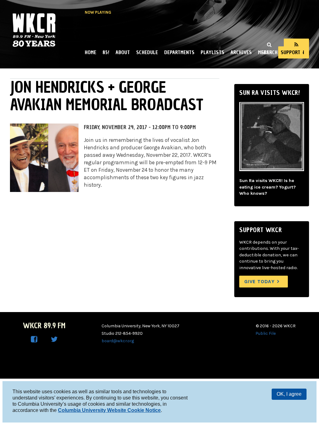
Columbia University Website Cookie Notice (109, 410)
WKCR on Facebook (34, 339)
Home (90, 52)
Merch (265, 52)
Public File (266, 333)
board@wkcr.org (118, 340)
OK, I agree (289, 394)
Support (290, 52)
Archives (241, 52)
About (123, 52)
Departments (179, 52)
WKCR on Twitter (54, 339)
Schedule (147, 52)
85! (105, 52)
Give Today (259, 281)
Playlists (212, 52)
